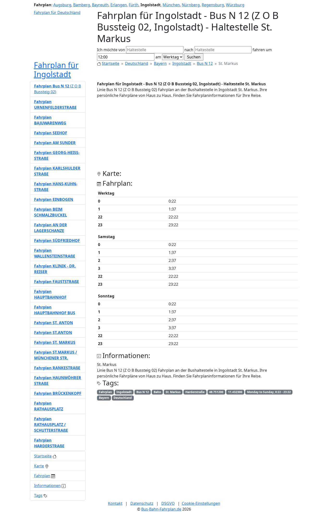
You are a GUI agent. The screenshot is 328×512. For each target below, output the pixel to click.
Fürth (134, 4)
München (171, 4)
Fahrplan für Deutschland (57, 12)
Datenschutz (141, 503)
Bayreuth (100, 4)
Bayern (160, 63)
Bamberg (81, 4)
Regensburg (213, 4)
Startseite (110, 63)
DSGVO (168, 503)
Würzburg (235, 4)
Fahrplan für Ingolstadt (56, 69)
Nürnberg (191, 4)
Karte (39, 466)
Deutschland (136, 63)
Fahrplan (42, 475)
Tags (38, 495)
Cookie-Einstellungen (201, 503)
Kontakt (115, 503)
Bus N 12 (205, 63)
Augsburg (62, 4)
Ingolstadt (181, 63)
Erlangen (118, 4)
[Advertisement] (197, 135)
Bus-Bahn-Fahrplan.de (161, 509)
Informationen (47, 485)
